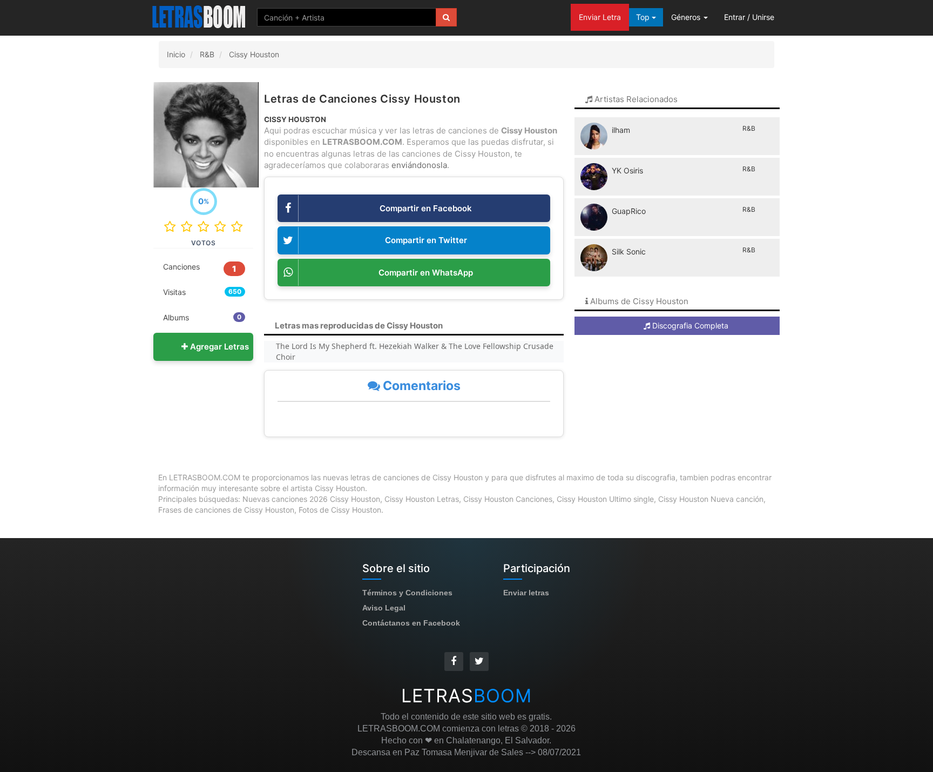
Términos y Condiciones (407, 592)
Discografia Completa (689, 325)
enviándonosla (419, 165)
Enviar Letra (600, 17)
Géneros (686, 17)
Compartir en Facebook (426, 208)
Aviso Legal (383, 607)
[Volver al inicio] (200, 16)
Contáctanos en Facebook (411, 623)
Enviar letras (526, 592)
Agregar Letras (218, 346)
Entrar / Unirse (749, 17)
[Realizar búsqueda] (446, 17)
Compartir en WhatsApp (425, 272)
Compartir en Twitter (426, 240)
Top (644, 17)
